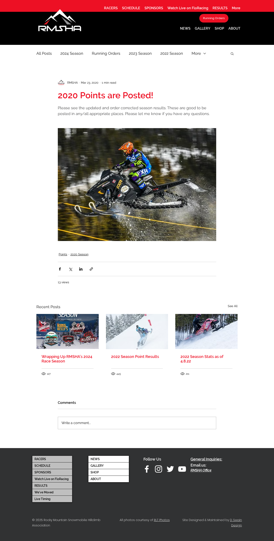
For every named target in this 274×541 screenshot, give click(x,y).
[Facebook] (147, 469)
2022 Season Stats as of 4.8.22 (201, 358)
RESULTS (41, 485)
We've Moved (44, 492)
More (196, 53)
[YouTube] (182, 469)
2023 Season (140, 53)
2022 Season (171, 53)
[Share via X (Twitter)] (70, 269)
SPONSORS (42, 472)
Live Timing (42, 499)
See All (233, 306)
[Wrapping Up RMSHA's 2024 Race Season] (67, 331)
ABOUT (96, 479)
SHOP (95, 472)
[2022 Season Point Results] (137, 331)
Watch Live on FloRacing (51, 479)
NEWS (95, 459)
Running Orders (106, 53)
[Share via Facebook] (60, 269)
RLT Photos (162, 520)
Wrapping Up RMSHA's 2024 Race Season (67, 358)
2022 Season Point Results (135, 356)
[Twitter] (170, 469)
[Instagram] (158, 469)
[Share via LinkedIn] (81, 269)
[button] (111, 8)
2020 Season (79, 254)
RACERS (40, 459)
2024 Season (71, 53)
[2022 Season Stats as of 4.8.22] (206, 331)
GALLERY (97, 465)
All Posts (44, 53)
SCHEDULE (42, 465)
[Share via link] (91, 269)
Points (63, 254)
